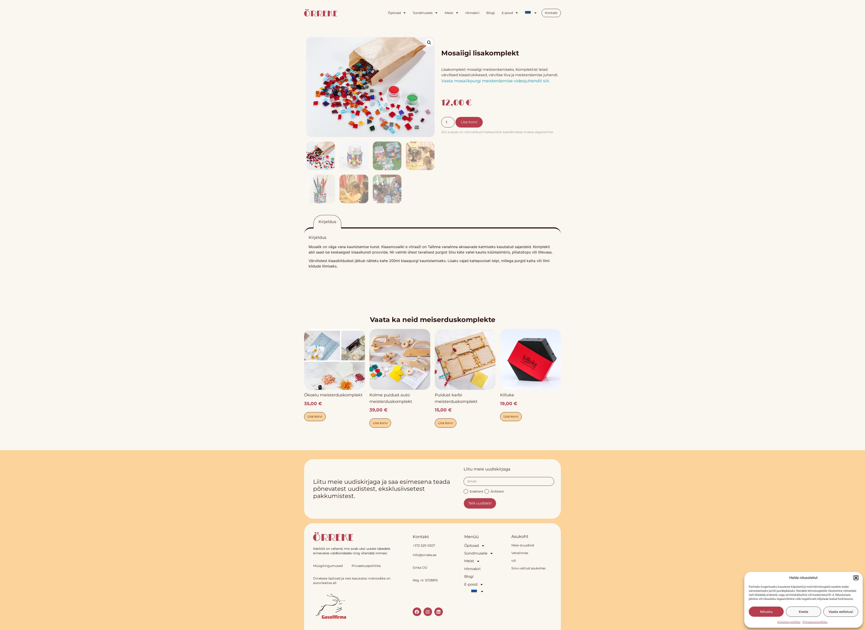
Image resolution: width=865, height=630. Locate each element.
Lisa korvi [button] (314, 416)
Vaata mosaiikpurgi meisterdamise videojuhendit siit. (496, 80)
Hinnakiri (472, 13)
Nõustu (766, 611)
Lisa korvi (469, 122)
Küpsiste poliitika (788, 622)
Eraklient (476, 491)
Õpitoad (394, 13)
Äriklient (497, 491)
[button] (856, 577)
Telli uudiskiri (480, 503)
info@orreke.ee (424, 555)
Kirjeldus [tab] (327, 221)
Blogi (490, 13)
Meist (449, 13)
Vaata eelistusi (841, 611)
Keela (803, 611)
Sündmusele (422, 13)
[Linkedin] (438, 611)
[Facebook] (417, 611)
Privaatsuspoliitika (815, 622)
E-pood (507, 13)
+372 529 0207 (424, 545)
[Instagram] (427, 611)
